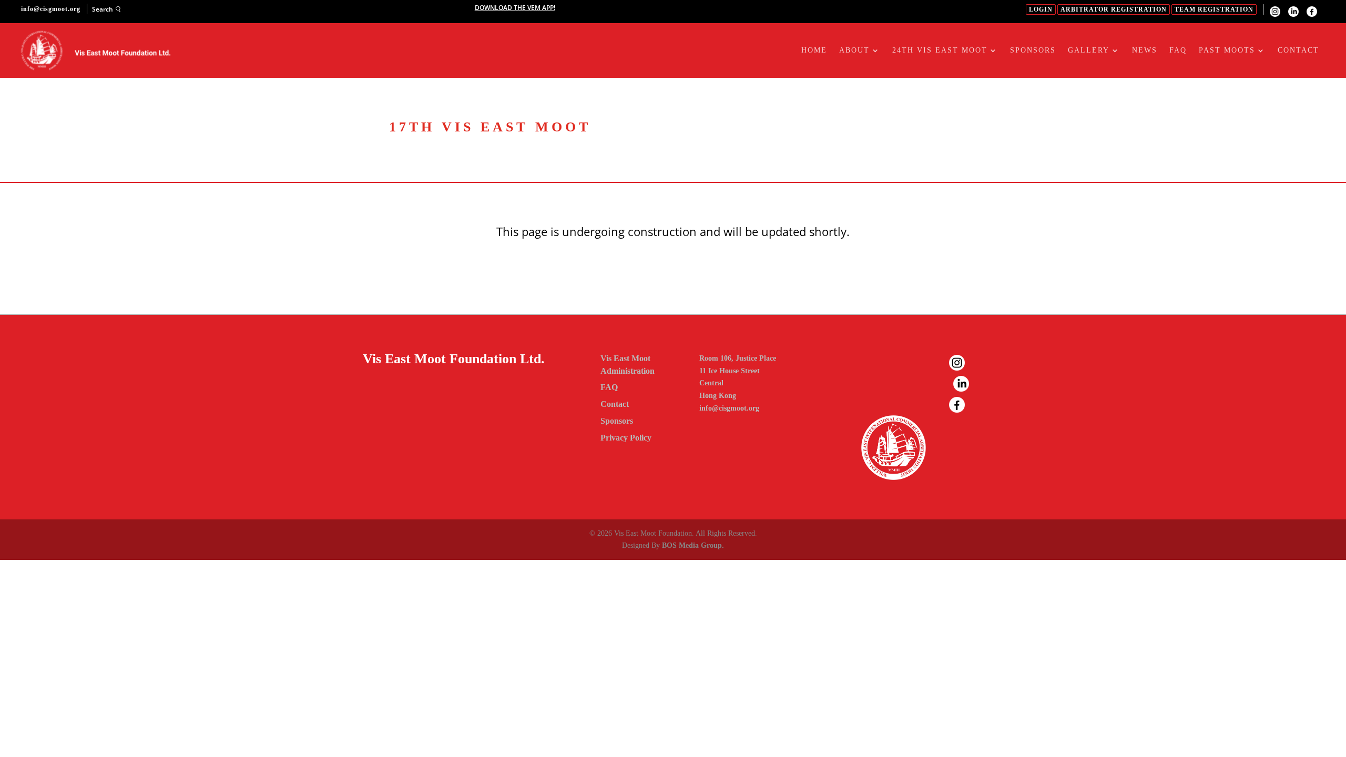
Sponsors (1033, 50)
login (1041, 9)
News (1144, 50)
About (854, 50)
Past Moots (1227, 50)
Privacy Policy (625, 437)
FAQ (1178, 50)
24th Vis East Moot (939, 50)
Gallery (1088, 50)
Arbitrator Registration (1114, 9)
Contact (1298, 50)
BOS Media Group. (693, 545)
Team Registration (1214, 9)
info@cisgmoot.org (729, 408)
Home (814, 50)
